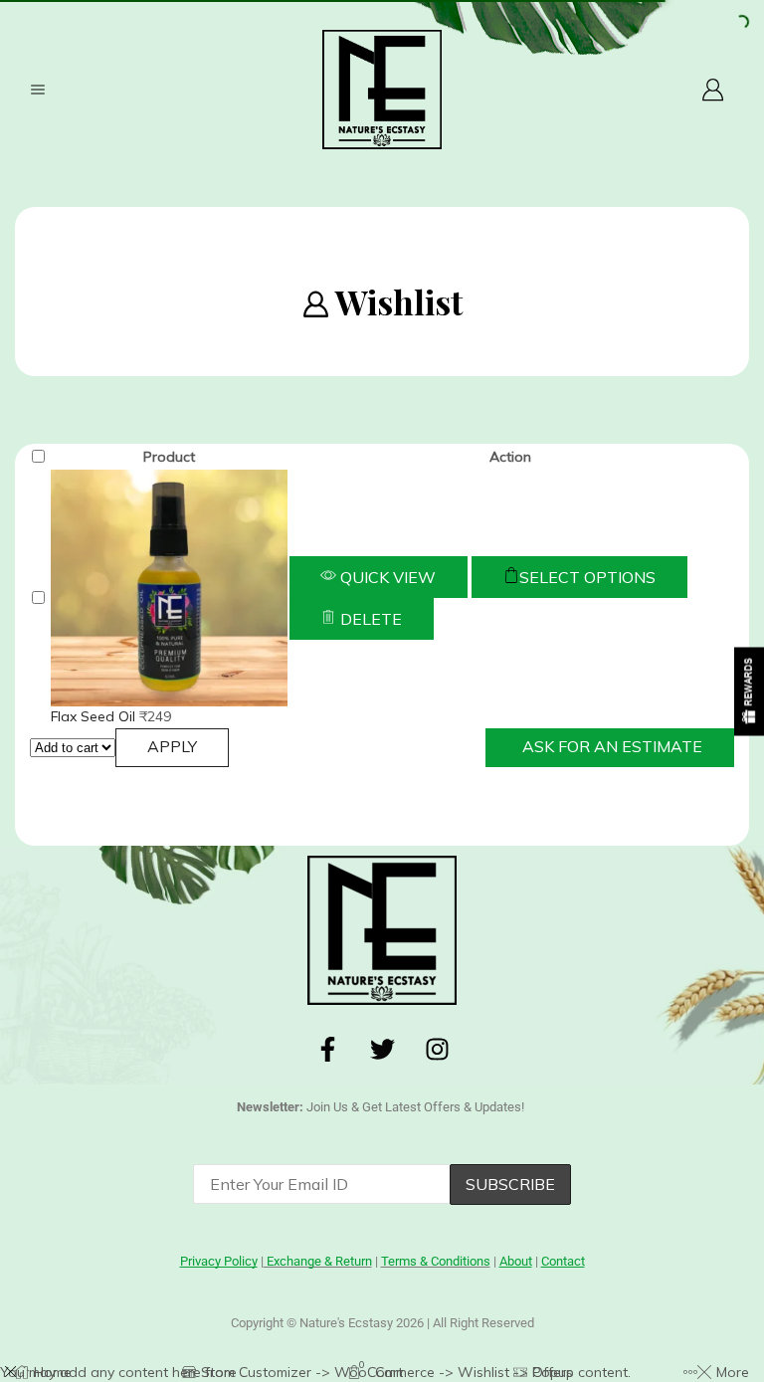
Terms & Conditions (435, 1261)
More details (221, 1288)
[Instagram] (437, 1050)
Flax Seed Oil (95, 716)
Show (749, 691)
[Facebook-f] (327, 1050)
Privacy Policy (347, 1259)
